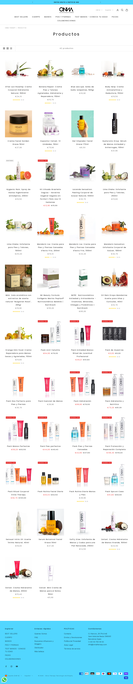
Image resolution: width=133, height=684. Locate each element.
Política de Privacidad (72, 641)
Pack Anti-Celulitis (50, 350)
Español (108, 10)
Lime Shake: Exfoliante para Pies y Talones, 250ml (114, 192)
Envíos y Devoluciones (73, 637)
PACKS (115, 17)
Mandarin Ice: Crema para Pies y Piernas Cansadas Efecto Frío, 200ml (50, 247)
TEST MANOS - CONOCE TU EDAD (91, 17)
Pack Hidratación (82, 401)
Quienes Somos (40, 634)
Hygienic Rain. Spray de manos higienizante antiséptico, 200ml (18, 192)
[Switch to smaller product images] (8, 48)
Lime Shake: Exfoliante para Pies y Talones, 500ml (18, 247)
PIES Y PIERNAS (63, 17)
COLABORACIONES (66, 21)
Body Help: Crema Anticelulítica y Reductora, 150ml (114, 90)
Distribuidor (39, 648)
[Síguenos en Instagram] (11, 666)
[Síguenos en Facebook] (6, 666)
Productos (22, 27)
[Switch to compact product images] (11, 48)
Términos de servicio (72, 649)
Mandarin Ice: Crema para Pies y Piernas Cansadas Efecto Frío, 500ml (82, 247)
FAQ (36, 637)
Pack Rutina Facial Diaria (50, 491)
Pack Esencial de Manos (50, 401)
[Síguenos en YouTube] (17, 666)
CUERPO (36, 17)
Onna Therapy (10, 27)
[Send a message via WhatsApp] (4, 679)
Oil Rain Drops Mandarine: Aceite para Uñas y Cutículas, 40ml (114, 298)
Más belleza (39, 651)
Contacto (67, 634)
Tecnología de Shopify (64, 676)
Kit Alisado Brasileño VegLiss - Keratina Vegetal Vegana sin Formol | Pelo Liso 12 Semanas (50, 195)
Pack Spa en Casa (114, 491)
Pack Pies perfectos (50, 446)
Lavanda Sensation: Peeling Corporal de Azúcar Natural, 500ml (82, 192)
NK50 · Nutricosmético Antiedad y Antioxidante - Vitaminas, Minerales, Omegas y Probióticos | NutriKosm (82, 301)
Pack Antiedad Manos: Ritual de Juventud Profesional (82, 353)
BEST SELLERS (21, 17)
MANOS (47, 17)
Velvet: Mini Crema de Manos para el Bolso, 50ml (50, 591)
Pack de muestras (114, 350)
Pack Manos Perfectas (18, 446)
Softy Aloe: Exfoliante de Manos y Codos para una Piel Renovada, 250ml (82, 542)
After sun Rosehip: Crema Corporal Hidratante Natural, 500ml (18, 90)
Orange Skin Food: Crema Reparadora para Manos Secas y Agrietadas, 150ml (18, 353)
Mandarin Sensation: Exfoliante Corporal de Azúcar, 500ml (114, 247)
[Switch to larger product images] (4, 48)
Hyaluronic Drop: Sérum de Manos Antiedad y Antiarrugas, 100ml (114, 144)
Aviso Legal (68, 645)
